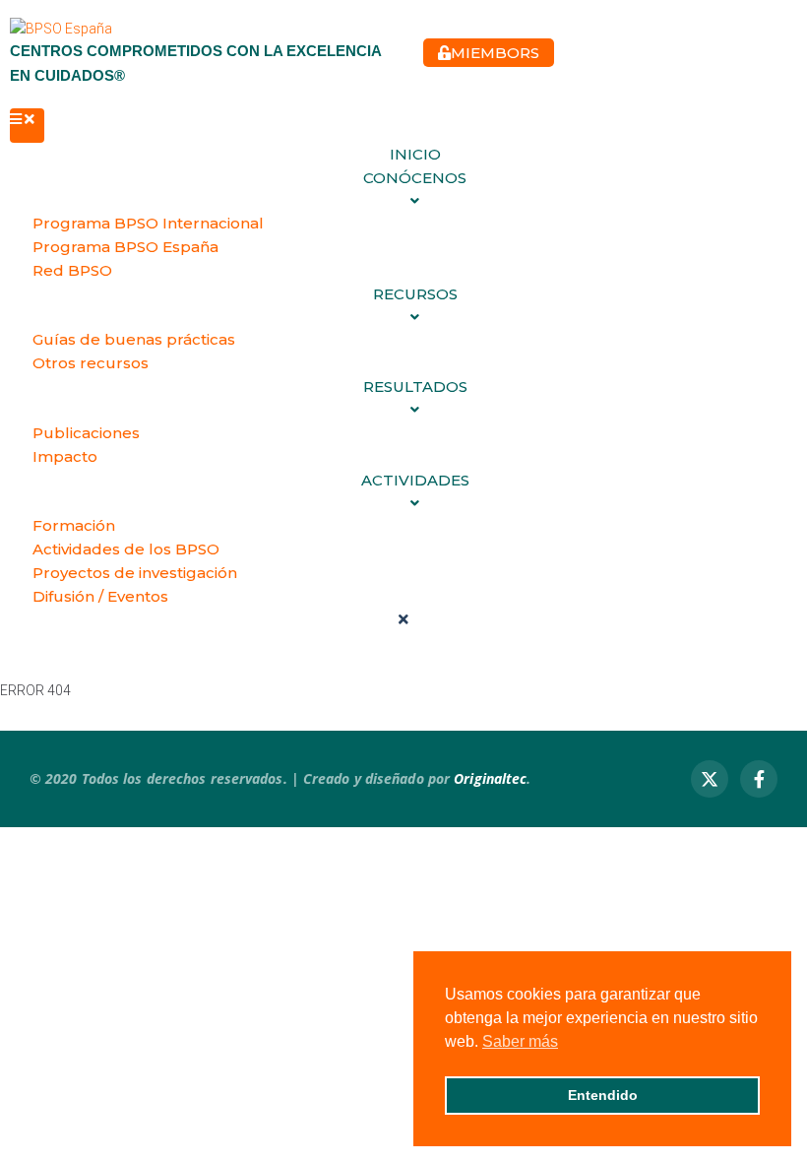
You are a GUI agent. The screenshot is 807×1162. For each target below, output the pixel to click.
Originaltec (490, 778)
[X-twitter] (709, 779)
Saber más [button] (520, 1041)
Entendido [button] (603, 1095)
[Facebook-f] (758, 779)
